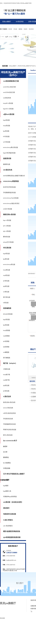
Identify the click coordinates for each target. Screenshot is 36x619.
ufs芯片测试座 (7, 209)
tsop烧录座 (6, 330)
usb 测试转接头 (8, 526)
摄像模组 (6, 457)
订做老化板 (6, 369)
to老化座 (5, 302)
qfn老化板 (6, 391)
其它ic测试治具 (7, 435)
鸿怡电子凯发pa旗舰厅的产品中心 (27, 66)
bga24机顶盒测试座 (9, 153)
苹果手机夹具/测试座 (9, 429)
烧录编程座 (7, 308)
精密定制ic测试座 (9, 214)
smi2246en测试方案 (9, 87)
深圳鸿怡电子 (31, 273)
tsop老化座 (6, 270)
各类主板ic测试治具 (9, 402)
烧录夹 (25, 29)
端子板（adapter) (9, 363)
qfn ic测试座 (7, 226)
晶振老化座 (6, 164)
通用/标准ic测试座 (22, 592)
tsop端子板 (6, 374)
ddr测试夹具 (20, 21)
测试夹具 (31, 29)
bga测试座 (6, 120)
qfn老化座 (6, 281)
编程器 (20, 29)
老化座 (15, 29)
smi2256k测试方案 (9, 92)
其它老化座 (6, 297)
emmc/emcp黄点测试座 (10, 147)
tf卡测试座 (6, 136)
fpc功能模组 (7, 463)
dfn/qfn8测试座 (7, 314)
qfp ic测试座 (7, 231)
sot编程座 (6, 352)
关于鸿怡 (6, 592)
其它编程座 (6, 357)
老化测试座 (7, 248)
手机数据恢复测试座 (9, 192)
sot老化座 (6, 291)
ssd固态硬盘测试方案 (11, 81)
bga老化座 (6, 253)
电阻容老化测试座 (9, 514)
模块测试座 (6, 236)
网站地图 (13, 598)
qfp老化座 (6, 286)
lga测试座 (6, 131)
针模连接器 (6, 468)
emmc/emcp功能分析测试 (11, 203)
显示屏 (5, 452)
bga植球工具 (7, 491)
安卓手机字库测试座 (9, 187)
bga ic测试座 (7, 220)
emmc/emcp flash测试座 (10, 198)
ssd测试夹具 (7, 98)
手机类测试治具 (8, 418)
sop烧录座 (6, 336)
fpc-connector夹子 (10, 440)
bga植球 (5, 485)
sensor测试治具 (8, 408)
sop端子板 (6, 380)
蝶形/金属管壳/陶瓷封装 (11, 531)
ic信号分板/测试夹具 (9, 413)
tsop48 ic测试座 (8, 103)
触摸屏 (5, 446)
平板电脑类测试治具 (9, 424)
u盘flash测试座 (8, 114)
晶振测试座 (7, 158)
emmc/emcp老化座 (9, 264)
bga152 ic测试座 (8, 108)
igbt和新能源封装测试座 (11, 537)
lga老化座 (6, 259)
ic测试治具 (7, 396)
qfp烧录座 (6, 347)
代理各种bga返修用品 (10, 496)
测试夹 (10, 29)
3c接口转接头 (8, 520)
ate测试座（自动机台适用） (13, 502)
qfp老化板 (6, 385)
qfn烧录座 (6, 341)
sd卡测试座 (6, 142)
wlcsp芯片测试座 (8, 242)
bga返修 (6, 480)
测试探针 (6, 508)
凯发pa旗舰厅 (6, 21)
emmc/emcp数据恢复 (11, 181)
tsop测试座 (6, 125)
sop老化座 (6, 275)
